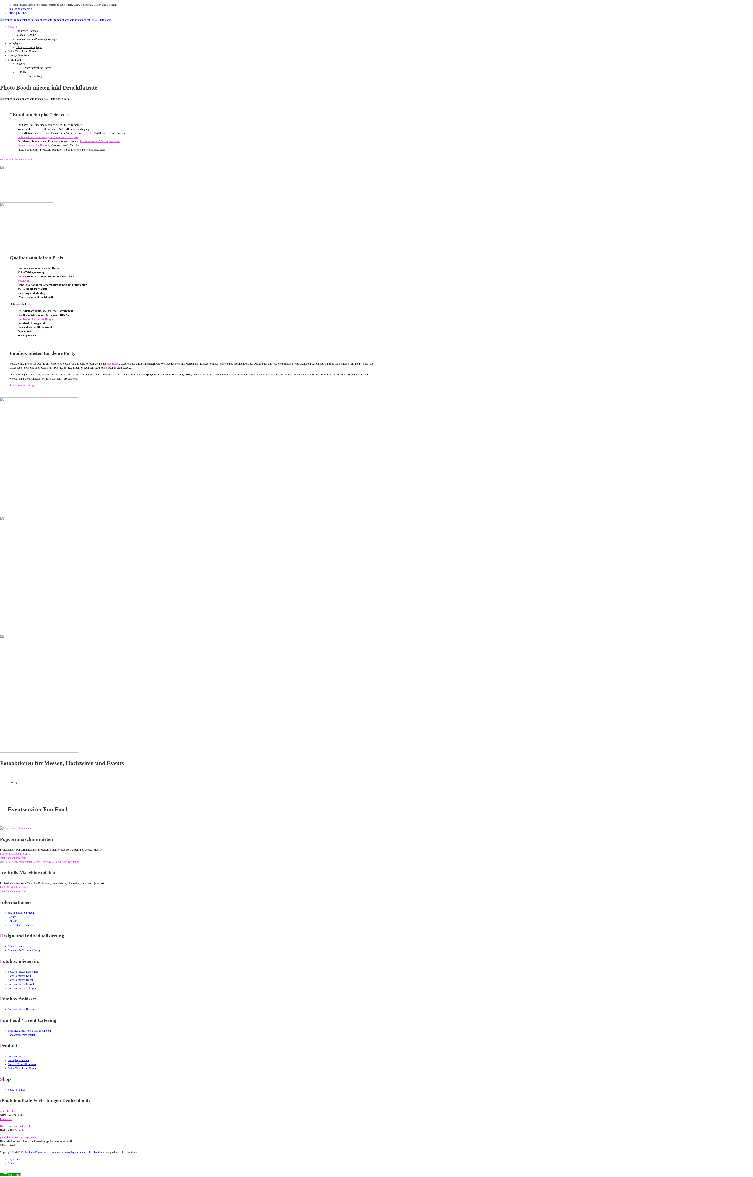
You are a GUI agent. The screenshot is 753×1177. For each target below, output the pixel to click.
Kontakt (12, 920)
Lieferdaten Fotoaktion (20, 925)
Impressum (6, 1119)
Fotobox (12, 26)
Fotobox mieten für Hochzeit (34, 145)
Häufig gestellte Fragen (21, 912)
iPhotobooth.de (8, 1111)
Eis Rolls (21, 72)
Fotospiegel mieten (18, 1060)
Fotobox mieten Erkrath (21, 984)
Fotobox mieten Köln (20, 975)
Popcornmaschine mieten (26, 839)
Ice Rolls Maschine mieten (27, 872)
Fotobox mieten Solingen (22, 988)
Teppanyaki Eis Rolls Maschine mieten (29, 1030)
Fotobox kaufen (16, 1089)
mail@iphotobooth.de (21, 8)
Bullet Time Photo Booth (22, 51)
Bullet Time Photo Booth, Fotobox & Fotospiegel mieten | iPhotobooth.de (62, 1152)
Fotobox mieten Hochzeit (22, 1009)
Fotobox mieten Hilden (21, 979)
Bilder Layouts (16, 946)
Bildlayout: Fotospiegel (29, 47)
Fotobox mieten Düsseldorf (23, 971)
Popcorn (20, 63)
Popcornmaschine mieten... (15, 853)
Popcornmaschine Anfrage (38, 67)
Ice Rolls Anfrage (33, 76)
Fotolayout (24, 280)
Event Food (14, 59)
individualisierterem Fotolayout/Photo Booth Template (48, 137)
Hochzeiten (113, 363)
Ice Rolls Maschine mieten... (16, 887)
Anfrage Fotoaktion (19, 55)
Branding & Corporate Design (24, 950)
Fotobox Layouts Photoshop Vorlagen (36, 39)
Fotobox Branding (26, 35)
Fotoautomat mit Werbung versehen (100, 141)
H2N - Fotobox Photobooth (15, 1126)
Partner (12, 916)
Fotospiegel (14, 43)
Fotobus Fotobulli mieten (22, 1064)
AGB (11, 1163)
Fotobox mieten (16, 1056)
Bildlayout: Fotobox (27, 30)
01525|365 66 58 (18, 13)
